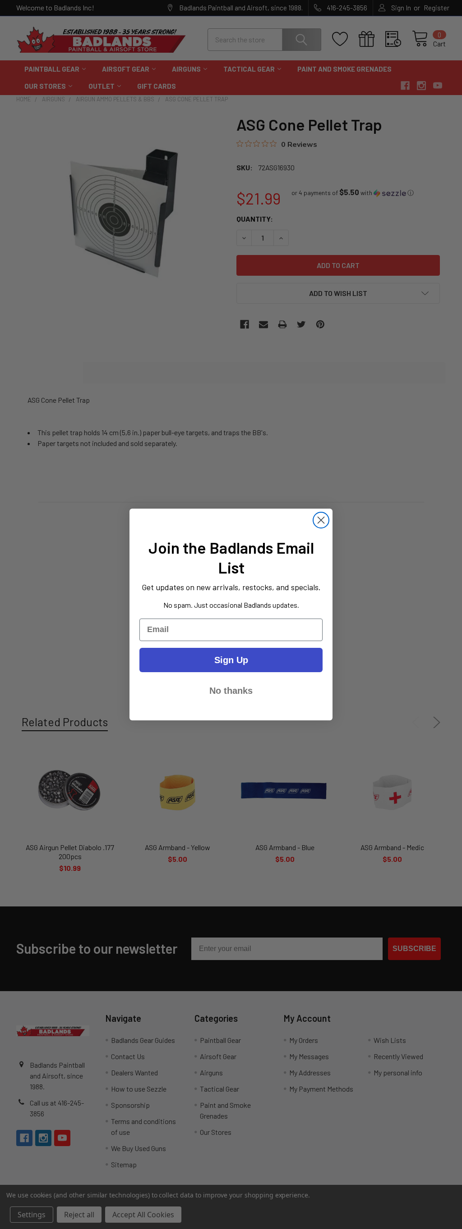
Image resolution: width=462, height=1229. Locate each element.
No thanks (231, 691)
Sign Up (231, 660)
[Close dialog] (321, 520)
